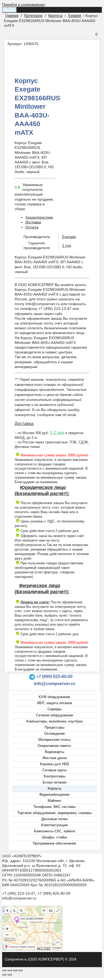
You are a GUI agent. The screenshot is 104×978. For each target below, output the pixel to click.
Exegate (74, 16)
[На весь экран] (15, 970)
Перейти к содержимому (23, 4)
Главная (11, 16)
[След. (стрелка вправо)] (9, 974)
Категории (33, 16)
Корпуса (55, 16)
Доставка (33, 222)
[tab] (57, 217)
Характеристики (39, 217)
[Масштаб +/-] (20, 970)
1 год (66, 245)
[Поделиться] (9, 970)
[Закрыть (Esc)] (4, 970)
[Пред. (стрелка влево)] (4, 974)
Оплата (31, 227)
